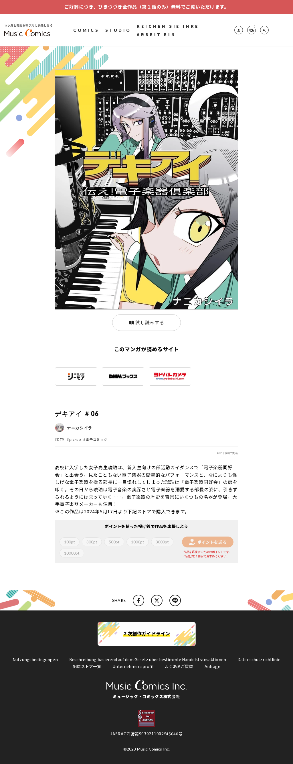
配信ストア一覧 (87, 666)
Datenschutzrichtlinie (258, 659)
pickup (75, 439)
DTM (61, 439)
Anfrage (212, 666)
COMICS (86, 30)
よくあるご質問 (179, 666)
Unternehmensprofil (132, 666)
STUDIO (118, 30)
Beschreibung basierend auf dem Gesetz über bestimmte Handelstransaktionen (147, 659)
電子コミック (96, 439)
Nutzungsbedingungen (35, 659)
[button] (264, 30)
